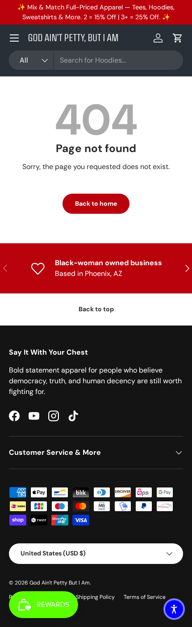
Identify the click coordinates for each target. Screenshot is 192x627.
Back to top (96, 309)
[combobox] (96, 60)
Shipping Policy (95, 597)
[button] (178, 38)
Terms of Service (145, 597)
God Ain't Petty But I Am (59, 582)
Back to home (96, 203)
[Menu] (14, 38)
